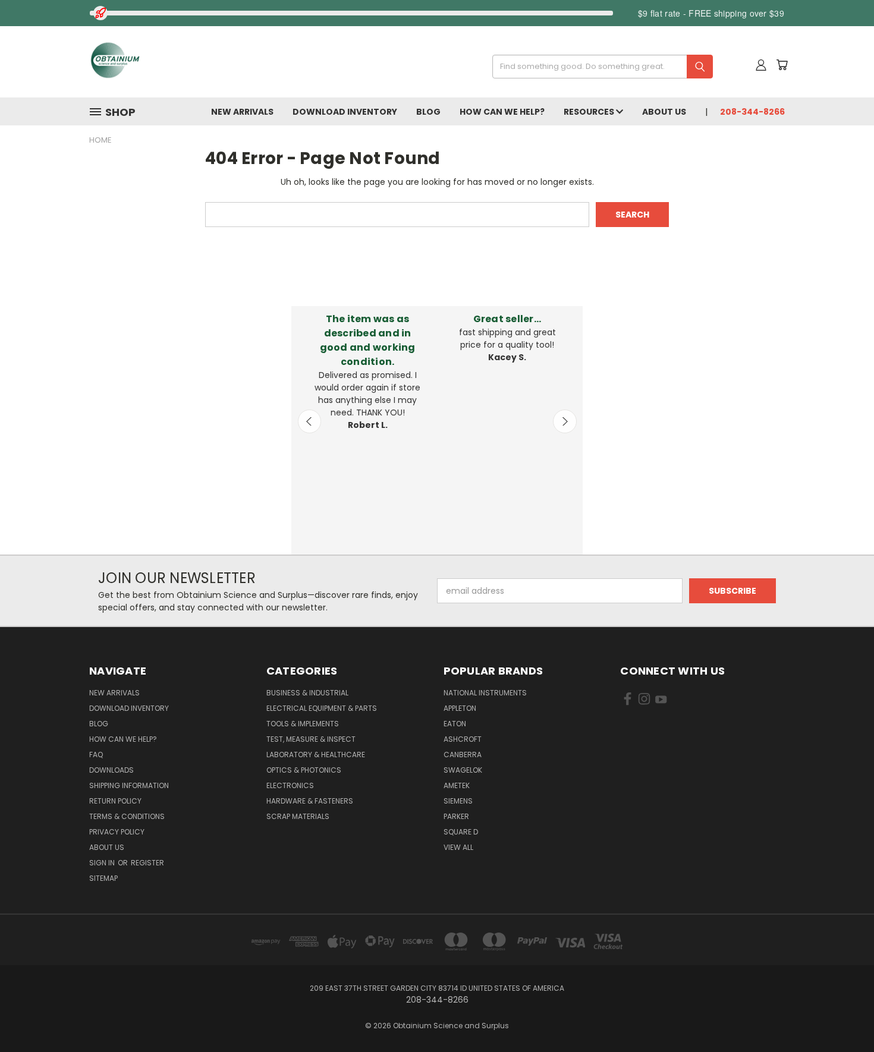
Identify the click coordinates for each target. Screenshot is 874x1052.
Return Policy (115, 801)
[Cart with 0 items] (782, 65)
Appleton (460, 708)
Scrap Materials (297, 816)
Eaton (455, 724)
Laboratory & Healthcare (315, 754)
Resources (590, 112)
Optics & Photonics (303, 770)
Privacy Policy (116, 832)
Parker (456, 816)
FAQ (96, 754)
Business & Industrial (307, 693)
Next (565, 421)
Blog (428, 112)
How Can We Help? (502, 112)
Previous (310, 421)
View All (458, 847)
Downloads (111, 770)
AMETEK (457, 785)
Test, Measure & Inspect (311, 739)
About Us (664, 112)
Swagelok (463, 770)
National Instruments (485, 693)
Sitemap (103, 878)
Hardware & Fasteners (309, 801)
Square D (461, 832)
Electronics (290, 785)
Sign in (103, 863)
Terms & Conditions (127, 816)
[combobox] (598, 66)
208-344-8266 (752, 112)
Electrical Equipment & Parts (321, 708)
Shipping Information (129, 785)
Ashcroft (463, 739)
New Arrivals (242, 112)
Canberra (463, 754)
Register (147, 863)
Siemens (458, 801)
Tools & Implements (302, 724)
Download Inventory (345, 112)
